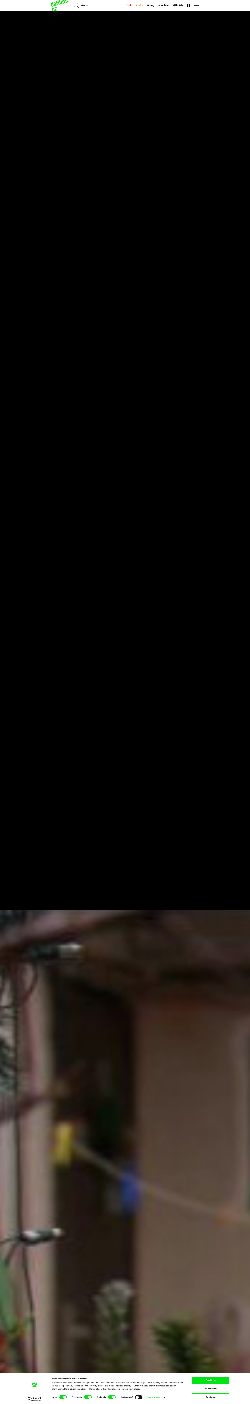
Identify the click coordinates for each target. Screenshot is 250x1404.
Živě (129, 5)
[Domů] (60, 5)
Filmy (150, 5)
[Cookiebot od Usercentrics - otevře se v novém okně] (34, 1399)
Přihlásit (178, 5)
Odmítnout (210, 1397)
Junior (139, 5)
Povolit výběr (211, 1389)
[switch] (88, 1397)
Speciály (163, 5)
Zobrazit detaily (154, 1397)
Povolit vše (211, 1380)
